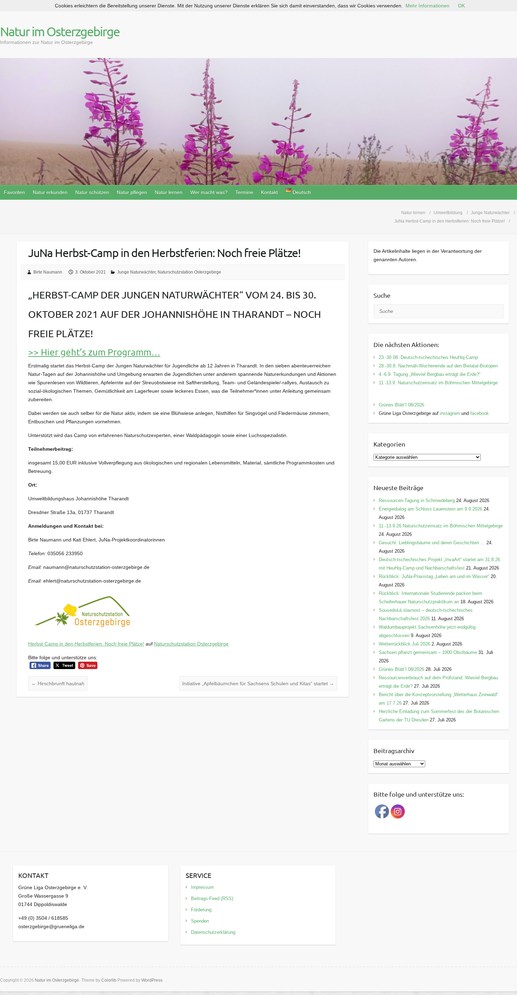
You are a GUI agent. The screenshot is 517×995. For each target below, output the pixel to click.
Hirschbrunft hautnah (57, 683)
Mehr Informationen (427, 5)
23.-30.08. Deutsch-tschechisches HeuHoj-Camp (428, 357)
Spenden (200, 921)
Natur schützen (92, 192)
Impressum (202, 887)
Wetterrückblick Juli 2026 (404, 644)
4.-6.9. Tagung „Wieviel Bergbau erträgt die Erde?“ (429, 374)
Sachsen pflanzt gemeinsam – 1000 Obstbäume (428, 652)
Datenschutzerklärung (213, 932)
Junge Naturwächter (136, 272)
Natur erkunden (50, 192)
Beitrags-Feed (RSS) (212, 898)
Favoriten (14, 192)
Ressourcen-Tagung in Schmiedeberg (417, 500)
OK (461, 5)
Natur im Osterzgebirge (60, 31)
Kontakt (269, 192)
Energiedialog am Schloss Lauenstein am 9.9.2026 (430, 509)
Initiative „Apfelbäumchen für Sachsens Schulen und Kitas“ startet (258, 683)
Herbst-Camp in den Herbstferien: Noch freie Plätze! (86, 644)
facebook (479, 413)
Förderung (201, 909)
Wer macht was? (209, 192)
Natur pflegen (132, 192)
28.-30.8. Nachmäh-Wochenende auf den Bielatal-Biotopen (438, 365)
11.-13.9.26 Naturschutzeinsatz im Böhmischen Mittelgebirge (441, 525)
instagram (450, 413)
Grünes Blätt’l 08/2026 (401, 404)
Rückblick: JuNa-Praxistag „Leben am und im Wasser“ (434, 576)
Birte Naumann (47, 272)
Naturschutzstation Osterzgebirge (189, 272)
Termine (244, 192)
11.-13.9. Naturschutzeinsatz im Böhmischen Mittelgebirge (438, 382)
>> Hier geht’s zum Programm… (94, 352)
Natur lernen (169, 192)
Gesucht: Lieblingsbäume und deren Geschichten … (432, 542)
